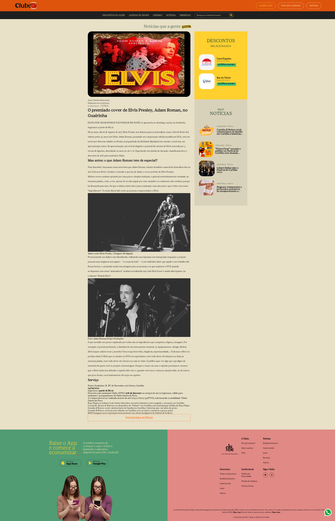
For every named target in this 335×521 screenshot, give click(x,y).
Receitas (266, 458)
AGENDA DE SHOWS (139, 15)
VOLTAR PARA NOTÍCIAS (139, 417)
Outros (266, 462)
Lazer (265, 453)
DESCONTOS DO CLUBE (113, 15)
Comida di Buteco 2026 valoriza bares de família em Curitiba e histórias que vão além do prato (132, 408)
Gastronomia (268, 448)
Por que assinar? (248, 443)
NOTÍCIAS (171, 15)
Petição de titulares (249, 481)
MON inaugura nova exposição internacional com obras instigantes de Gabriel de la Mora (130, 413)
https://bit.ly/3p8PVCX (143, 398)
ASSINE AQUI (265, 5)
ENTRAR (314, 5)
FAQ (243, 453)
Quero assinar (247, 448)
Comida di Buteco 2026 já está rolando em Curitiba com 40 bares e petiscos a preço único (130, 410)
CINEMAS (157, 15)
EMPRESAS (185, 15)
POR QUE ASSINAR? (291, 5)
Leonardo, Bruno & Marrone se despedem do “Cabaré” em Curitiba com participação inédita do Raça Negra (138, 405)
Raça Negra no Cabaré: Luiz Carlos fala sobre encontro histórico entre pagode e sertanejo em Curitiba (136, 403)
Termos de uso (247, 486)
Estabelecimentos (270, 443)
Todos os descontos (228, 474)
